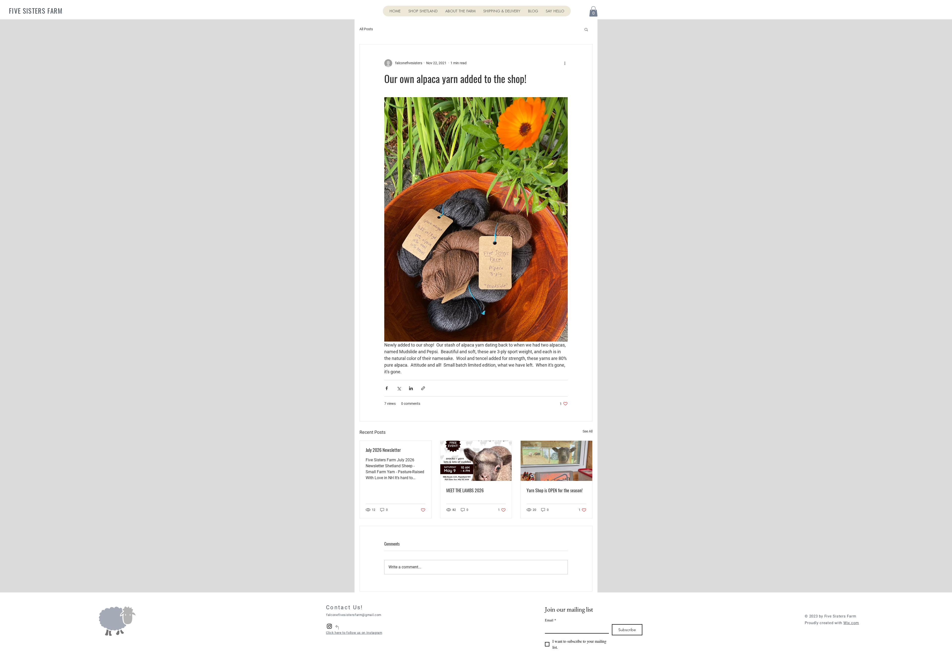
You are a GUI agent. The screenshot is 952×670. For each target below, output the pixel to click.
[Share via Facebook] (386, 388)
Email (550, 620)
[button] (593, 11)
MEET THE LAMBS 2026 (465, 490)
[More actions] (565, 63)
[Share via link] (423, 388)
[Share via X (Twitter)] (398, 388)
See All (588, 431)
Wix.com (851, 623)
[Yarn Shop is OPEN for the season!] (556, 461)
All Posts (366, 29)
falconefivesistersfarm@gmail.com (353, 615)
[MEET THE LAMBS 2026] (476, 461)
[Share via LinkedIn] (411, 388)
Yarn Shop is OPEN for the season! (555, 490)
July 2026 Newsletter (383, 450)
